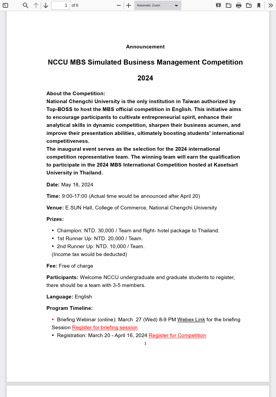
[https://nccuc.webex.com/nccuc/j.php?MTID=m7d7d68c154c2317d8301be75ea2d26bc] (191, 319)
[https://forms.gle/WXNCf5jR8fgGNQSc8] (105, 327)
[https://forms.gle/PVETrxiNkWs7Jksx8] (177, 335)
